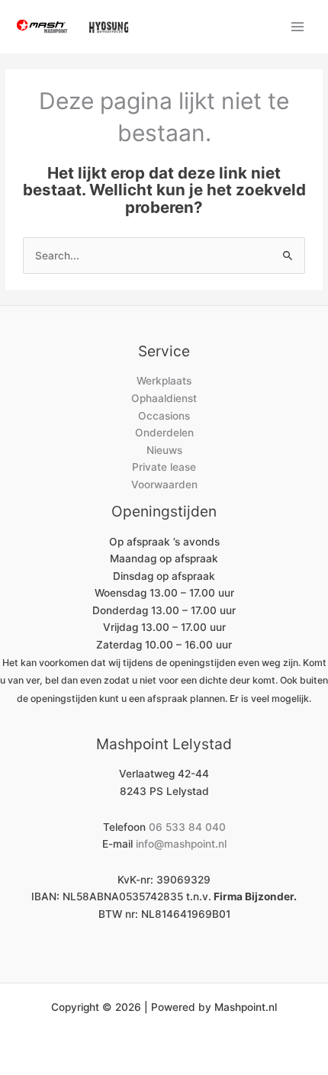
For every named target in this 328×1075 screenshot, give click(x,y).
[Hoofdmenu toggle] (298, 26)
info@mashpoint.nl (181, 844)
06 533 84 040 (187, 827)
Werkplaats (164, 381)
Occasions (164, 416)
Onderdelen (164, 432)
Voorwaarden (164, 484)
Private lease (164, 467)
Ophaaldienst (164, 398)
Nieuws (164, 450)
